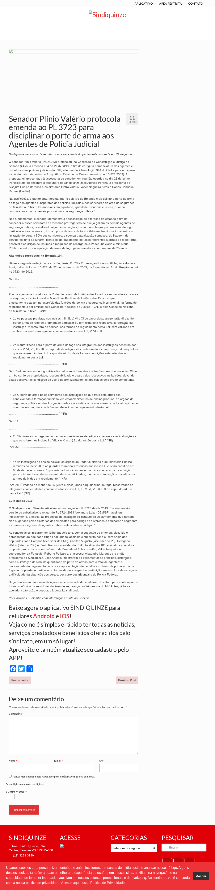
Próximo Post (127, 680)
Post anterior (19, 680)
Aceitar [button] (201, 876)
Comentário (16, 714)
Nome (13, 760)
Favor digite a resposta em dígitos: (25, 784)
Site (101, 760)
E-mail (58, 760)
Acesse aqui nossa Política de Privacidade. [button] (93, 883)
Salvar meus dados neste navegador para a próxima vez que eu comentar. (54, 776)
